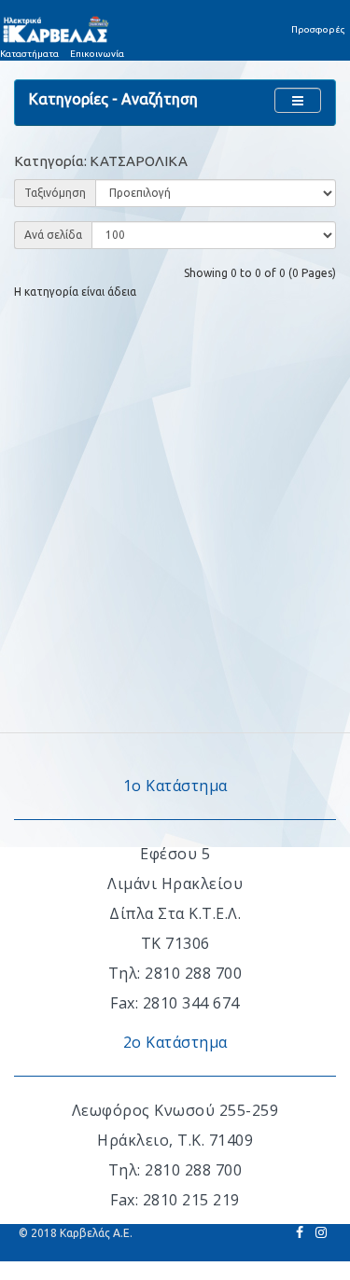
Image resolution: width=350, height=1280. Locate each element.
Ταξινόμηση (55, 193)
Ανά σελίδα (53, 235)
